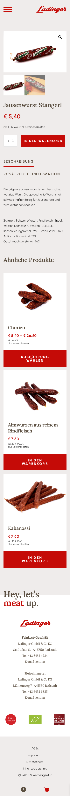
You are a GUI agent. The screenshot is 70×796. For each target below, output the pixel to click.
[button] (60, 37)
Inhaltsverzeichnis (35, 768)
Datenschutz (34, 762)
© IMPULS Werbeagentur (35, 775)
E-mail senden (35, 661)
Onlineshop (46, 789)
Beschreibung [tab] (19, 161)
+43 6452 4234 (38, 656)
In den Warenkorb (43, 141)
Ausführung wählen (35, 359)
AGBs (35, 748)
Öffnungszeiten (23, 789)
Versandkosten (36, 126)
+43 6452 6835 (38, 691)
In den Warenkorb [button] (35, 462)
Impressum (35, 755)
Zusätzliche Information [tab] (32, 174)
